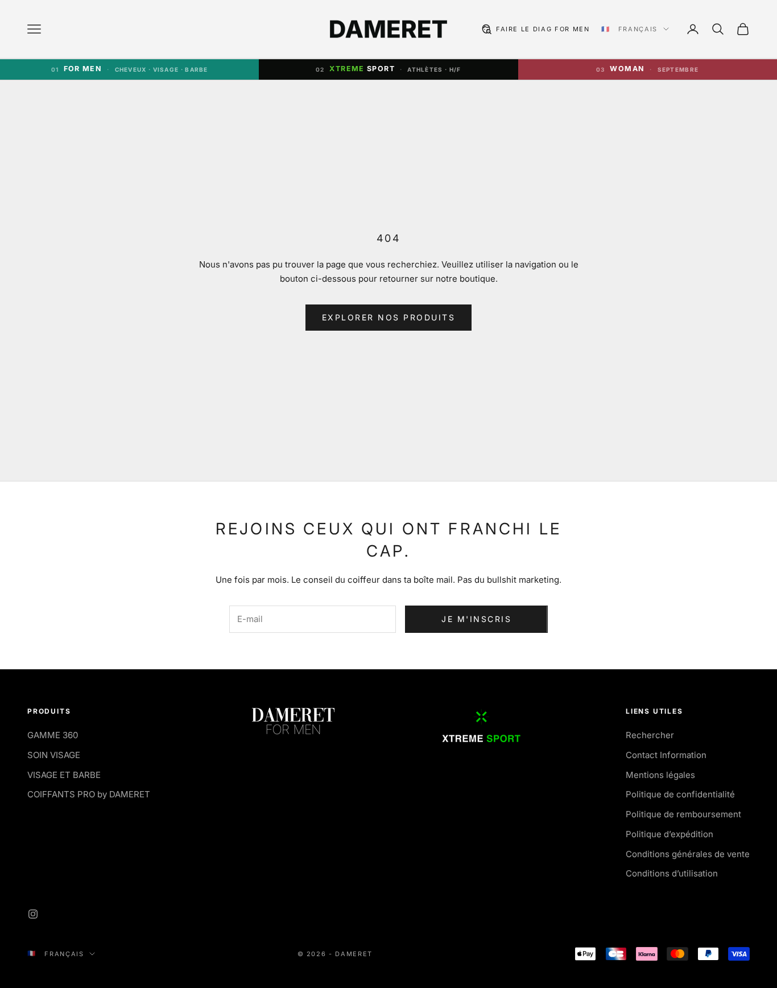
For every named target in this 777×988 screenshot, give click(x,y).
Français (638, 29)
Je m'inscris (476, 619)
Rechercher (650, 735)
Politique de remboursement (683, 814)
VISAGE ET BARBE (64, 774)
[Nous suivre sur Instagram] (33, 914)
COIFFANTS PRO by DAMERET (88, 794)
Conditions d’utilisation (672, 873)
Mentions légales (660, 774)
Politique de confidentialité (680, 794)
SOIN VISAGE (53, 755)
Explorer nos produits (389, 317)
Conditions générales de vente (688, 854)
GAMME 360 (52, 735)
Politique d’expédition (669, 834)
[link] (647, 69)
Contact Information (666, 755)
